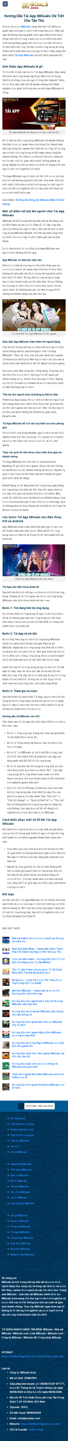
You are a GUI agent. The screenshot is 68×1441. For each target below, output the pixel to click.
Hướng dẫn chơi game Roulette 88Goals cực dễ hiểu (38, 1086)
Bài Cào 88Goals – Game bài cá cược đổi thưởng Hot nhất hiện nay (35, 992)
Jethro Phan (36, 1429)
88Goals (26, 26)
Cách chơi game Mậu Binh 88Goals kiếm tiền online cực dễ (38, 1076)
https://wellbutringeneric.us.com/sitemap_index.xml (32, 1356)
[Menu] (5, 4)
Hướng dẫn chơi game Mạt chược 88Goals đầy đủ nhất (37, 1023)
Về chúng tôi (17, 1118)
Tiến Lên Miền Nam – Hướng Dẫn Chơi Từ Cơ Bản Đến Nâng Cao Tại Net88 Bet (38, 961)
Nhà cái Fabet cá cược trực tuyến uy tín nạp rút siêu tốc (38, 940)
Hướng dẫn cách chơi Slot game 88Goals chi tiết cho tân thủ (38, 1055)
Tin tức (14, 1146)
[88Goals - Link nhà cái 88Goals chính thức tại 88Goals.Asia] (35, 5)
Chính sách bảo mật (22, 1129)
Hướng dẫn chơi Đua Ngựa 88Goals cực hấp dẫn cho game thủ (38, 1044)
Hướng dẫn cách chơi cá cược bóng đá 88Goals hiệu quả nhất (35, 1065)
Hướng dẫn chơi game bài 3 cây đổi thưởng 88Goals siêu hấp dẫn (37, 1003)
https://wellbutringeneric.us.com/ (40, 1423)
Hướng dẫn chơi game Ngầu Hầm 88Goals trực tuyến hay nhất (36, 1034)
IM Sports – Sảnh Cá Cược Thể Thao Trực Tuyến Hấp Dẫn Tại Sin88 (37, 982)
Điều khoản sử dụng (22, 1124)
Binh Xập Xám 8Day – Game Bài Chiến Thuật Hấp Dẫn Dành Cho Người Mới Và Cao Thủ (37, 950)
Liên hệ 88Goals (19, 1140)
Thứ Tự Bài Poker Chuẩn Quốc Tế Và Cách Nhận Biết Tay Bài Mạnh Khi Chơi (37, 971)
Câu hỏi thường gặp (22, 1135)
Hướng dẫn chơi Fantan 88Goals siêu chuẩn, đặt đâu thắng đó (38, 1013)
